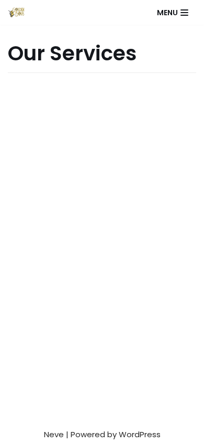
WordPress (140, 434)
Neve (54, 434)
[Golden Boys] (16, 12)
